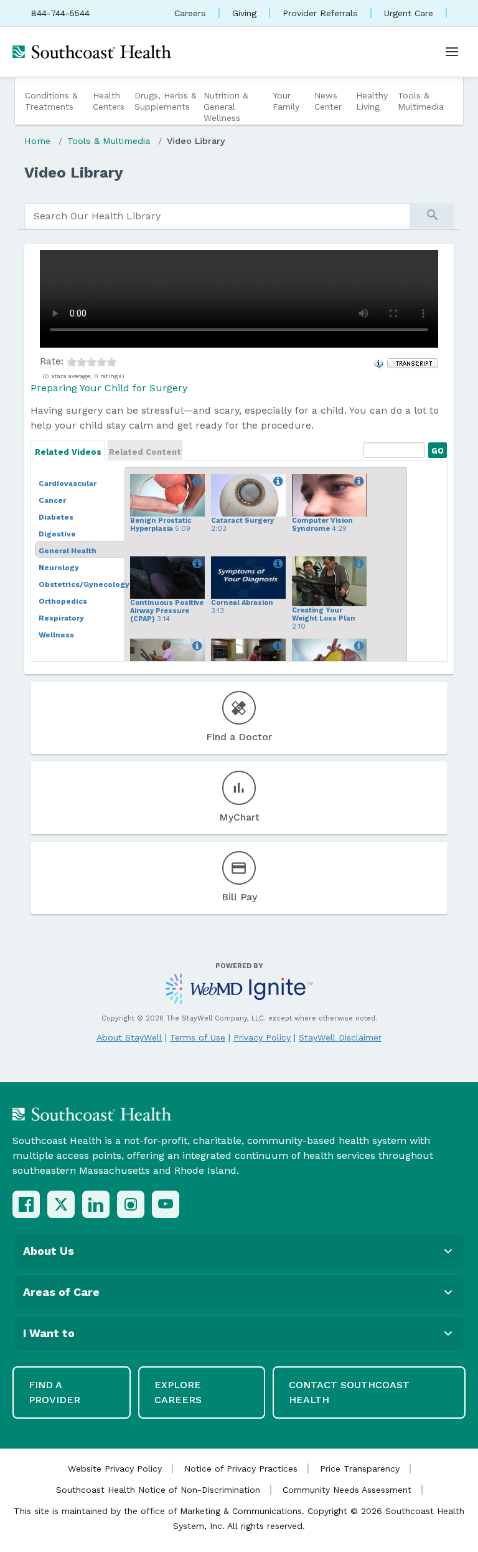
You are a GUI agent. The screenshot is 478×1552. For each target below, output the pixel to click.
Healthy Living (372, 101)
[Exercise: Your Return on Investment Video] (195, 646)
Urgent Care (408, 13)
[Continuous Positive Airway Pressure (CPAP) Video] (195, 563)
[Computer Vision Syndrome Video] (356, 481)
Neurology (59, 567)
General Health (67, 550)
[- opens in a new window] (412, 362)
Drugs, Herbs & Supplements (165, 101)
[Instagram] (130, 1204)
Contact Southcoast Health (349, 1392)
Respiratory (61, 618)
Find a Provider (54, 1392)
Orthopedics (63, 601)
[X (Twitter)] (61, 1204)
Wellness (56, 635)
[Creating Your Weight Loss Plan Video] (356, 563)
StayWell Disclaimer (340, 1037)
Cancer (52, 500)
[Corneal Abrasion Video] (276, 563)
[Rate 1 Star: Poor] (72, 361)
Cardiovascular (67, 483)
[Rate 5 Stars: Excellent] (111, 361)
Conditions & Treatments (51, 101)
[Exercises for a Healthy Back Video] (276, 646)
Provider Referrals (320, 13)
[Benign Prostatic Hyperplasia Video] (195, 481)
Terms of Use (197, 1037)
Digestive (57, 534)
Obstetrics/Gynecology (84, 584)
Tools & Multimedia (421, 101)
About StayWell (129, 1037)
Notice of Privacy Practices (241, 1468)
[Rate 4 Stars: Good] (101, 361)
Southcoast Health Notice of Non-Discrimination (158, 1490)
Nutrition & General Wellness (226, 106)
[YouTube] (165, 1204)
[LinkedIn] (96, 1204)
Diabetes (56, 517)
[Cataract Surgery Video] (276, 481)
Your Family (286, 101)
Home (37, 141)
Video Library (196, 141)
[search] (217, 216)
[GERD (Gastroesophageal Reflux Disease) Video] (356, 646)
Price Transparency (360, 1468)
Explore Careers (178, 1392)
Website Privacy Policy (115, 1468)
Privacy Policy (262, 1037)
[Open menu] (452, 51)
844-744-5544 (60, 13)
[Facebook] (26, 1204)
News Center (328, 101)
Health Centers (108, 101)
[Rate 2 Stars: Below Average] (82, 361)
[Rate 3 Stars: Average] (91, 361)
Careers (190, 13)
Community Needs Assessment (347, 1490)
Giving (244, 13)
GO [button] (436, 448)
